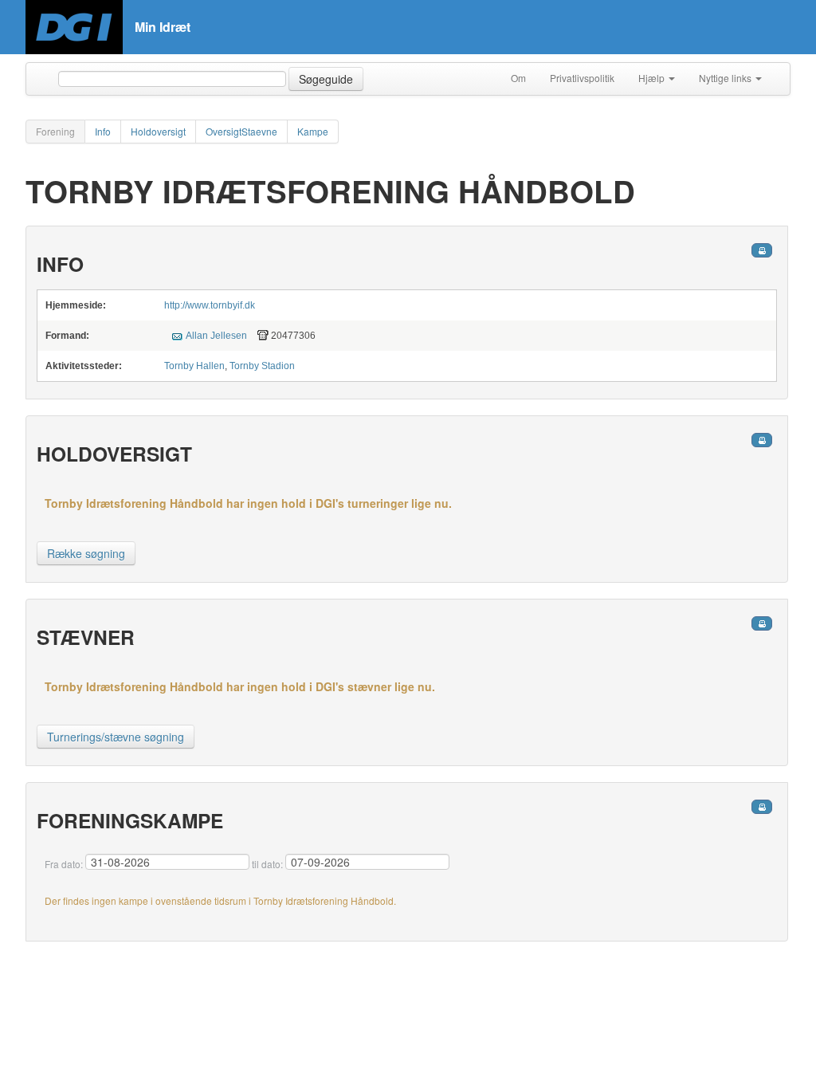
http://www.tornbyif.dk (209, 305)
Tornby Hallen (194, 366)
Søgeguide (326, 79)
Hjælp (652, 78)
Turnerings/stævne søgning (115, 737)
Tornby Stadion (262, 366)
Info (103, 131)
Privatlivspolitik (582, 78)
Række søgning (86, 553)
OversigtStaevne (241, 131)
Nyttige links (726, 78)
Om (518, 78)
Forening (55, 131)
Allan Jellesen (216, 335)
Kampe (312, 131)
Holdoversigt (158, 131)
